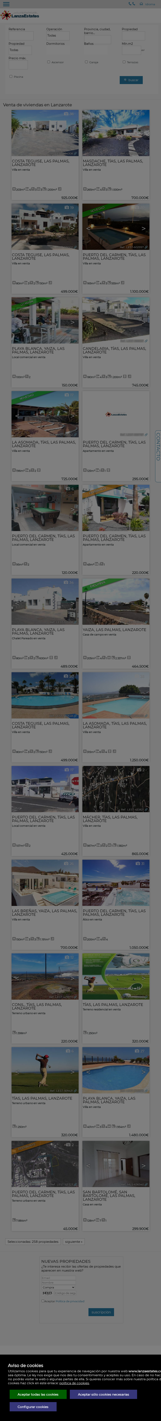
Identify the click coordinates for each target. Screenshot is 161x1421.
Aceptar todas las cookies (38, 1394)
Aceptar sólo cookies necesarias (103, 1394)
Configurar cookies (33, 1407)
